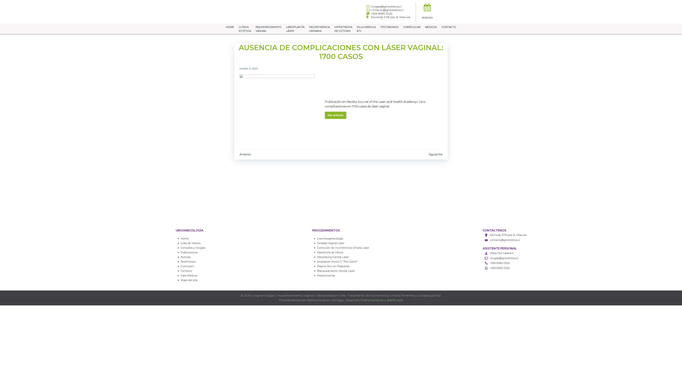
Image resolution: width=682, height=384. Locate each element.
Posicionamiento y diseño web (382, 300)
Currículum (411, 27)
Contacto (449, 27)
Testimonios (389, 27)
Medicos (431, 27)
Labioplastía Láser (295, 29)
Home (230, 27)
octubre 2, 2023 (249, 68)
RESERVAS (427, 17)
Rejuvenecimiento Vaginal (269, 29)
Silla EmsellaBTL (366, 29)
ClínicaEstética (245, 29)
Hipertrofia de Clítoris (343, 29)
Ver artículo (335, 115)
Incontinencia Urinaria (319, 29)
